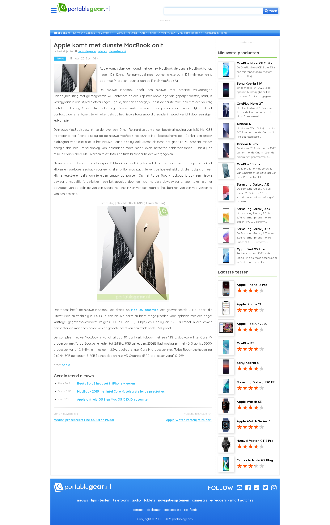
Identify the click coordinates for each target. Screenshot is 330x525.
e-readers (218, 500)
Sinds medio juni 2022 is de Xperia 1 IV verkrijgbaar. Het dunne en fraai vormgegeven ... (255, 90)
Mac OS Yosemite (144, 310)
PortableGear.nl (87, 51)
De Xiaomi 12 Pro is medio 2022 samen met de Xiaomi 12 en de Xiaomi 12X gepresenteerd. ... (256, 150)
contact (138, 510)
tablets (149, 500)
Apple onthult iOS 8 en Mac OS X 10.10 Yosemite (103, 399)
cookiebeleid (172, 510)
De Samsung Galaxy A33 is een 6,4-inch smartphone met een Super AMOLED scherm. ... (256, 215)
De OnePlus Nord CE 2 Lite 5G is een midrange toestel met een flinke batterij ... (256, 69)
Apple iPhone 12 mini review (157, 33)
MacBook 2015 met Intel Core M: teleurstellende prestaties (111, 391)
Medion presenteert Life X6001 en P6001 (84, 420)
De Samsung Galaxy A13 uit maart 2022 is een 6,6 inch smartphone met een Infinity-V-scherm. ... (255, 193)
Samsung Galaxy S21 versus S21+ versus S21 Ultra (105, 33)
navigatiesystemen (173, 500)
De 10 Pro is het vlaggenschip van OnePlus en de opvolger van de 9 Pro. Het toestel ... (257, 170)
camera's (199, 500)
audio (136, 500)
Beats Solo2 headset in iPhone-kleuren (96, 383)
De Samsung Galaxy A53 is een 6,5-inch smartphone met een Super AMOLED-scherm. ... (256, 235)
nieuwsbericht (117, 51)
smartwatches (241, 500)
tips (94, 500)
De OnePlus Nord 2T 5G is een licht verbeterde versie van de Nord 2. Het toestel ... (255, 110)
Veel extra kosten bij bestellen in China (202, 33)
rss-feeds (190, 510)
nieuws (102, 51)
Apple (66, 365)
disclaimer (153, 510)
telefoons (121, 500)
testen (105, 500)
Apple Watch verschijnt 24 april (189, 420)
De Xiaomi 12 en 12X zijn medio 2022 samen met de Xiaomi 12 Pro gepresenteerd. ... (256, 130)
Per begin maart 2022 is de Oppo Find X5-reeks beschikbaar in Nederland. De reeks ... (257, 255)
